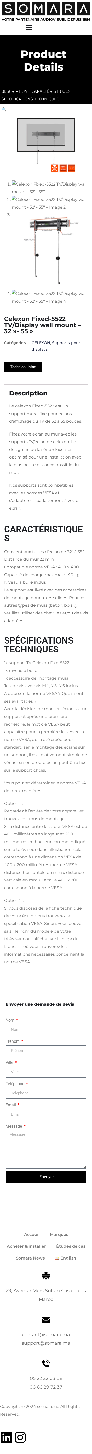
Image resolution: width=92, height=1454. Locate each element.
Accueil (32, 1234)
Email (11, 1105)
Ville (10, 1062)
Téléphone (15, 1083)
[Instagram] (20, 1437)
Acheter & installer (26, 1246)
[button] (4, 109)
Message (14, 1126)
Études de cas (70, 1246)
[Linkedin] (6, 1437)
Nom (10, 1020)
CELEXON (41, 342)
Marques (59, 1234)
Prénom (13, 1041)
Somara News (30, 1258)
